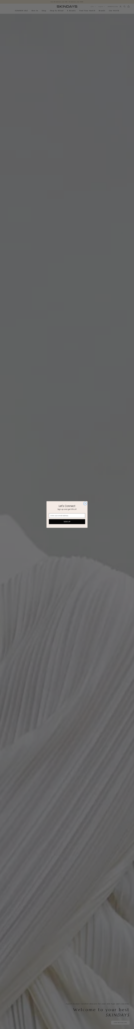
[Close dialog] (85, 503)
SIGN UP (67, 522)
